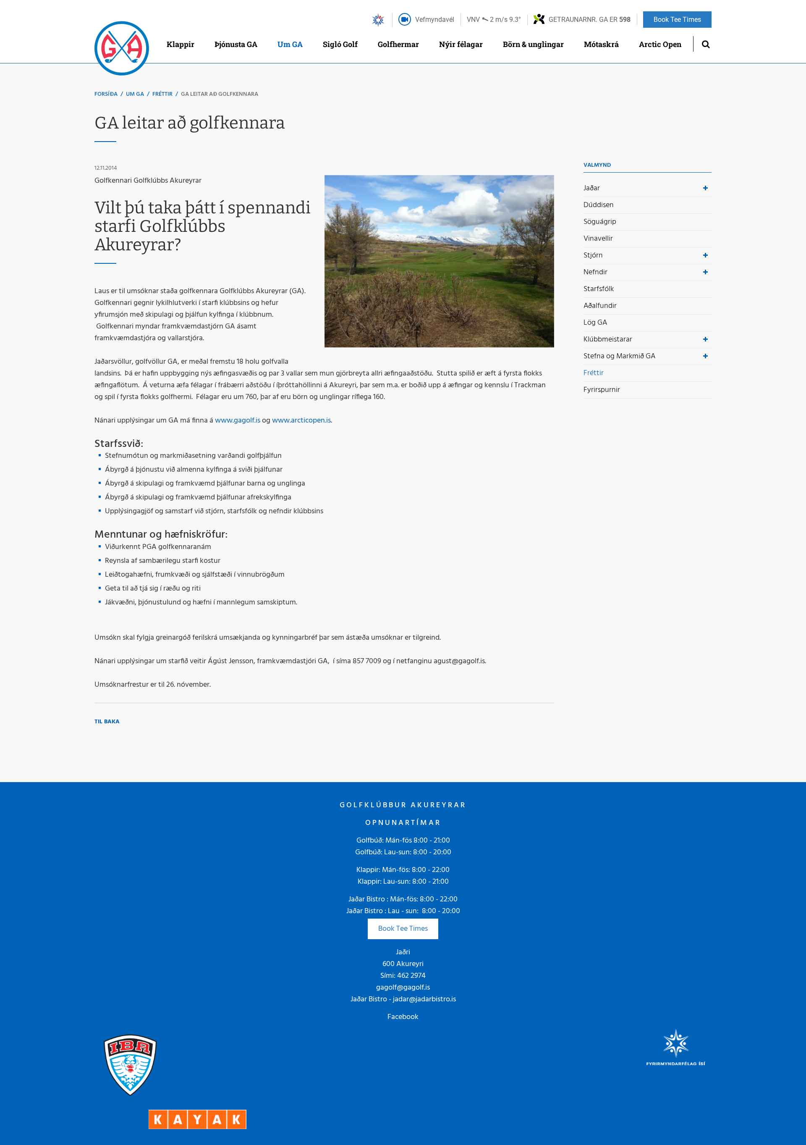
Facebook (403, 1017)
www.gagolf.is (237, 421)
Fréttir (162, 94)
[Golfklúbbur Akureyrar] (121, 50)
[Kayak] (197, 1119)
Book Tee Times (403, 929)
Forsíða (106, 94)
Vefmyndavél (434, 20)
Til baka (107, 722)
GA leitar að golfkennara (219, 94)
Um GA (135, 94)
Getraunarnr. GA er (590, 20)
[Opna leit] (705, 44)
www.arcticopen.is (301, 421)
